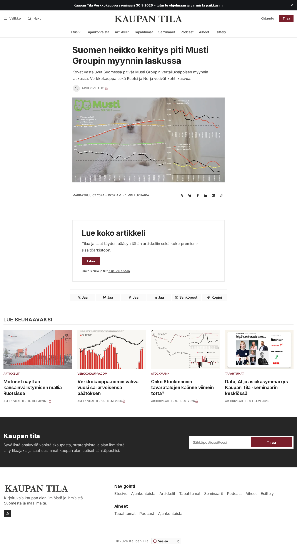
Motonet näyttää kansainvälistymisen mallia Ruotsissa (32, 387)
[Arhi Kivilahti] (76, 88)
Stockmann (160, 373)
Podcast (146, 513)
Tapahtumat (234, 373)
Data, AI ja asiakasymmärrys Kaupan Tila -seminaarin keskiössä (256, 387)
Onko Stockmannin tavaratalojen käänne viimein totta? (182, 387)
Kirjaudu (267, 18)
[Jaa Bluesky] (189, 195)
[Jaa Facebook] (197, 195)
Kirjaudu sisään (119, 271)
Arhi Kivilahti (93, 88)
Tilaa (286, 18)
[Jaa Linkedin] (205, 195)
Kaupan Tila (138, 541)
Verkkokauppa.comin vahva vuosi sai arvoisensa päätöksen (107, 387)
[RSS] (7, 513)
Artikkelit (11, 373)
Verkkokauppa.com (92, 373)
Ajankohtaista (170, 513)
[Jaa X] (182, 195)
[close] (291, 5)
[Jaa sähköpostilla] (213, 195)
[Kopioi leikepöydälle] (221, 195)
